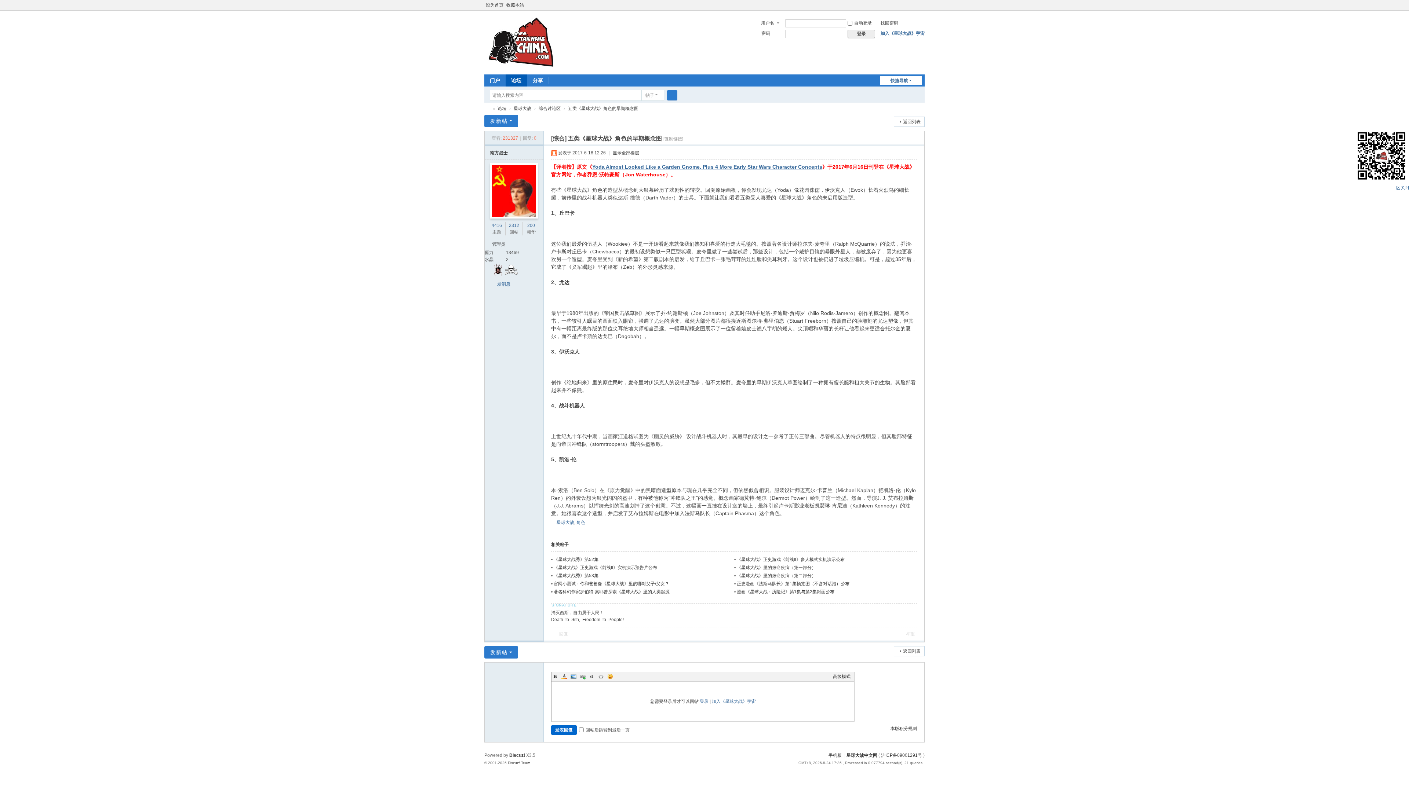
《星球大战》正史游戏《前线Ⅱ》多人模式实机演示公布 (791, 559)
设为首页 (494, 5)
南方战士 (499, 152)
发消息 (503, 284)
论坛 (516, 80)
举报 (910, 634)
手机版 (835, 755)
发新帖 (499, 121)
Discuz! (517, 755)
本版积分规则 (904, 728)
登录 (704, 701)
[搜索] (672, 95)
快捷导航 (899, 80)
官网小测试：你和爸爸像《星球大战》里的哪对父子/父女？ (611, 583)
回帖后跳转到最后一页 (608, 730)
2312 (514, 225)
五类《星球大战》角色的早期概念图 (603, 108)
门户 (495, 80)
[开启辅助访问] (914, 5)
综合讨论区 (550, 108)
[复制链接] (673, 139)
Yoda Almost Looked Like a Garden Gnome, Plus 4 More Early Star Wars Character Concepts (707, 167)
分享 (538, 80)
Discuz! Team (519, 763)
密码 (765, 33)
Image (573, 676)
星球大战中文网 (862, 755)
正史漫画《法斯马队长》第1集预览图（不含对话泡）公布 (793, 583)
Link (582, 676)
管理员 (498, 244)
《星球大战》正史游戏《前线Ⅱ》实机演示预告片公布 (605, 567)
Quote (592, 676)
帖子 (649, 95)
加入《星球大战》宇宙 (903, 33)
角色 (580, 522)
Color (564, 676)
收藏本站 (515, 5)
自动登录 (863, 23)
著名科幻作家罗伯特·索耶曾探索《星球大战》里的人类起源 (612, 591)
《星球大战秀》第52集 (576, 559)
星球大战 (522, 108)
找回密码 (889, 23)
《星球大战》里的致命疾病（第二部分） (776, 575)
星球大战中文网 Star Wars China (487, 108)
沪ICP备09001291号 (901, 755)
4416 (497, 225)
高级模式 (842, 676)
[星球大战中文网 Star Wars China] (521, 41)
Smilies (610, 676)
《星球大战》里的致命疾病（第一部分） (776, 567)
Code (601, 676)
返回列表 (912, 121)
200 (531, 225)
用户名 (767, 23)
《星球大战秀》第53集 (576, 575)
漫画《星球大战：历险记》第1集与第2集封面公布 (785, 591)
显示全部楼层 (626, 152)
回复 (563, 634)
